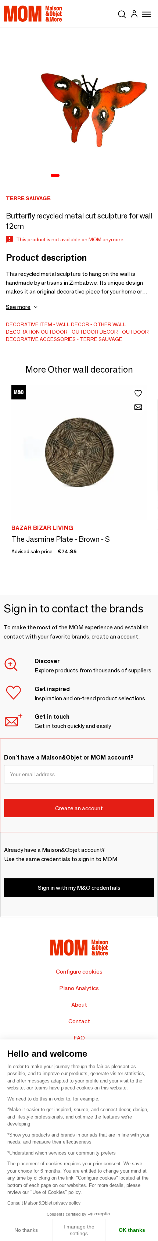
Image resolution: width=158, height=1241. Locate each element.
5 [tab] (95, 176)
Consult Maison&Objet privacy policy (43, 1203)
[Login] (134, 14)
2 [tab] (66, 176)
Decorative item (29, 324)
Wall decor (72, 324)
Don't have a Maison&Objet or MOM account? (68, 757)
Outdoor (54, 331)
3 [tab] (76, 176)
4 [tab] (85, 176)
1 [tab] (55, 176)
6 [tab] (104, 176)
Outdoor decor (95, 331)
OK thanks (132, 1230)
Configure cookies (79, 971)
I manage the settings (79, 1230)
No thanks (26, 1230)
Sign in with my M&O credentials (79, 887)
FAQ (79, 1037)
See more (18, 306)
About (79, 1004)
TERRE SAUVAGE (101, 339)
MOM (33, 14)
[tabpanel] (79, 107)
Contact (79, 1021)
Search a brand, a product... (122, 13)
